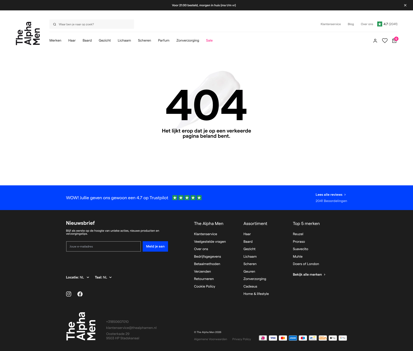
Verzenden (202, 271)
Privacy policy (241, 339)
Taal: (99, 277)
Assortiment (255, 223)
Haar (247, 234)
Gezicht (249, 249)
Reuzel (298, 234)
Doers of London (306, 264)
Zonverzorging (254, 279)
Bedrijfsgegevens (207, 257)
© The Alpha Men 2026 (207, 332)
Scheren (250, 264)
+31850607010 (117, 322)
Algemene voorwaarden (210, 339)
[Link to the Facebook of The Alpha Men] (80, 294)
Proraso (299, 242)
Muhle (298, 257)
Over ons (201, 249)
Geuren (249, 271)
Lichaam (250, 257)
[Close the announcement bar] (405, 5)
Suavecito (300, 249)
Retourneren (204, 279)
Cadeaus (250, 286)
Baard (248, 242)
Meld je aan (155, 246)
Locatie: (73, 277)
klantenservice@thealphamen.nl (131, 328)
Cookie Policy (204, 286)
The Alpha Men (209, 223)
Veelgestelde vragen (210, 242)
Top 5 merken (306, 223)
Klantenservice (205, 234)
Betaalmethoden (207, 264)
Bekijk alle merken (307, 275)
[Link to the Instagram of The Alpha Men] (68, 294)
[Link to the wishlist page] (385, 41)
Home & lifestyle (256, 294)
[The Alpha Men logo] (28, 33)
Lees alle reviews (329, 194)
